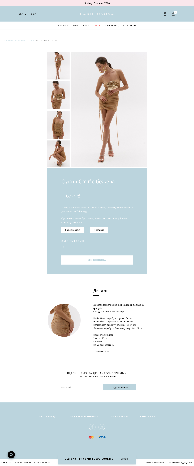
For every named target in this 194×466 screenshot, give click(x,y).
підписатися (120, 387)
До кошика (97, 260)
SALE (97, 25)
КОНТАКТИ (129, 25)
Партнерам (119, 416)
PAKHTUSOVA (7, 41)
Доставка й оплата (83, 416)
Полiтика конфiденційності (180, 462)
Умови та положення (155, 462)
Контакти (148, 416)
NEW (76, 25)
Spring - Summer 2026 (97, 3)
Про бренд (47, 416)
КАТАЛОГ (63, 25)
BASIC (86, 25)
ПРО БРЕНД (112, 25)
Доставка (99, 229)
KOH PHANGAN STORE (24, 41)
